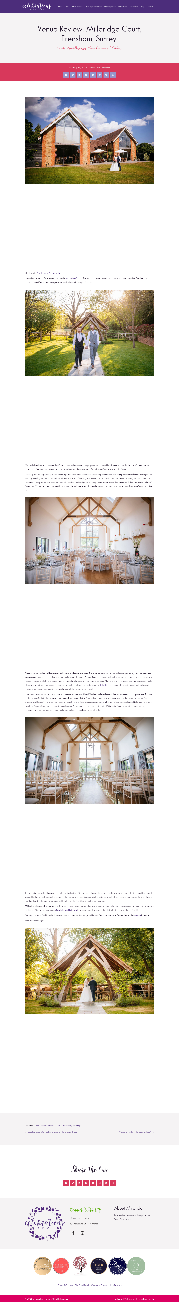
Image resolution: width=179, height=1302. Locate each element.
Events (61, 47)
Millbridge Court (73, 278)
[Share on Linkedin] (79, 75)
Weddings (116, 47)
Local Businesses (76, 47)
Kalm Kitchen (105, 685)
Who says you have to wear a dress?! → (136, 1132)
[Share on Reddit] (86, 75)
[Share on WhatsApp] (113, 75)
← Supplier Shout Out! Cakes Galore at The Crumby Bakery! (52, 1132)
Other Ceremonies (98, 47)
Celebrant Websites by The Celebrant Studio (134, 1299)
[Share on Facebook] (66, 75)
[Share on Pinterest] (99, 75)
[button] (73, 1233)
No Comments (103, 67)
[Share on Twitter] (72, 75)
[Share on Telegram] (106, 75)
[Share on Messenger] (93, 75)
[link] (59, 6)
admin (92, 67)
